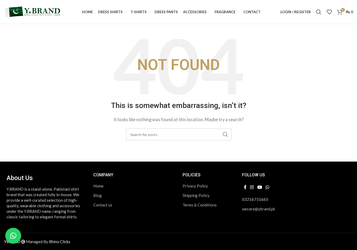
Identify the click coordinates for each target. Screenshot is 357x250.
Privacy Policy (195, 185)
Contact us (102, 204)
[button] (13, 236)
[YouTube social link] (260, 187)
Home (98, 185)
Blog (97, 195)
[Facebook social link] (245, 187)
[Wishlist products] (329, 12)
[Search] (318, 12)
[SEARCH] (225, 134)
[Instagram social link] (252, 187)
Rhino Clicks (59, 241)
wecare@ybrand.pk (258, 208)
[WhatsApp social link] (267, 187)
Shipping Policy (196, 195)
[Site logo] (33, 11)
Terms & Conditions (200, 204)
